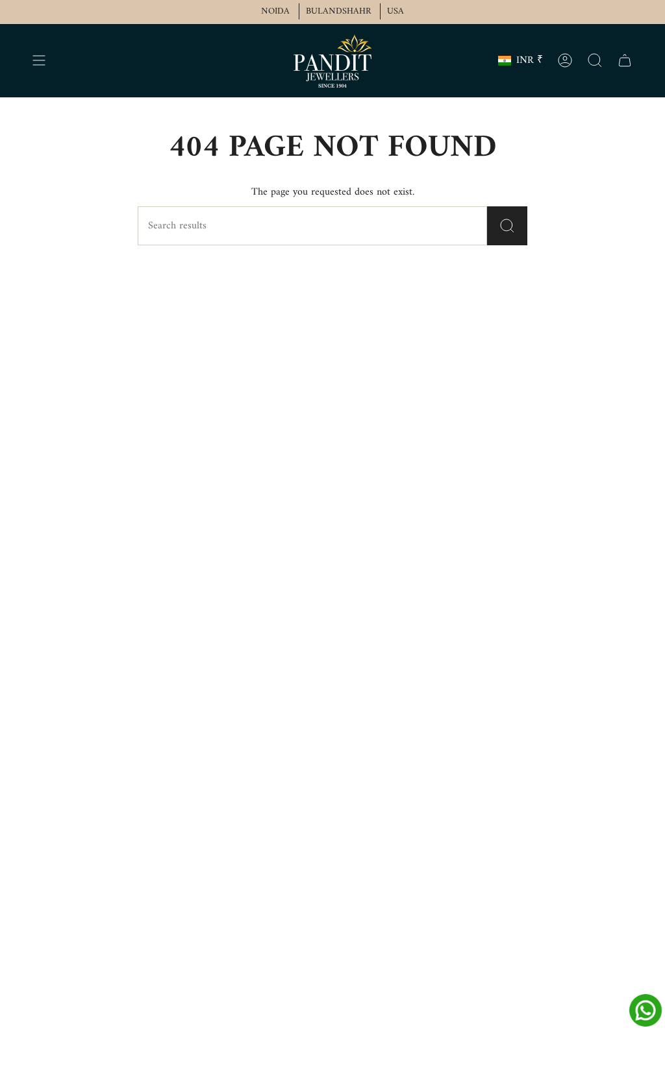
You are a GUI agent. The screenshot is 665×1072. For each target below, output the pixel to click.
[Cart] (625, 61)
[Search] (507, 225)
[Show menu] (39, 61)
